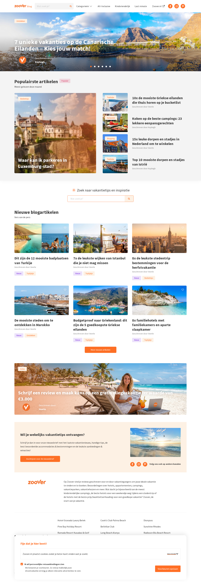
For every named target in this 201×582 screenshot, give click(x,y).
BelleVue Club (107, 526)
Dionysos (148, 520)
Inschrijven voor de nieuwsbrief (40, 459)
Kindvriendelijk (122, 6)
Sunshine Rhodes (152, 526)
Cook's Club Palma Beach (113, 520)
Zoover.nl (157, 6)
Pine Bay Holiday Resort (70, 526)
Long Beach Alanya (109, 532)
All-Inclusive (104, 6)
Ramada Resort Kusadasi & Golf (73, 532)
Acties (22, 369)
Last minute (141, 6)
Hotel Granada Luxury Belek (71, 520)
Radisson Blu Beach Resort (157, 532)
